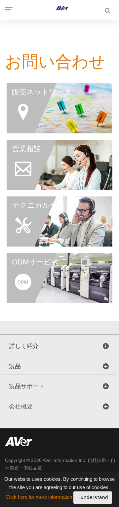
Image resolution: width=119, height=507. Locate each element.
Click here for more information (39, 497)
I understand (92, 497)
